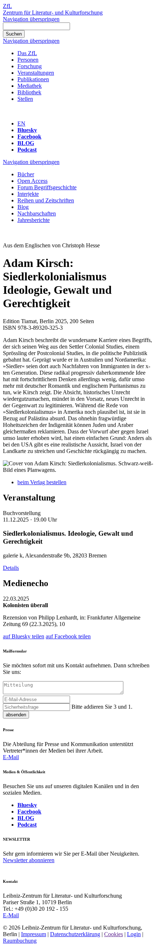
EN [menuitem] (21, 123)
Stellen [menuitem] (25, 99)
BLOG (25, 143)
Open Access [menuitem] (32, 181)
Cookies (113, 934)
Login (134, 934)
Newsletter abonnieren (28, 860)
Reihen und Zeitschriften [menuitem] (45, 200)
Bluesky (27, 130)
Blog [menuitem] (23, 207)
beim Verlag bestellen (41, 482)
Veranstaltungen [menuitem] (35, 73)
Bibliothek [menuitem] (29, 92)
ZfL (7, 6)
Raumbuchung (20, 941)
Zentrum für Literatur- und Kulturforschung (53, 12)
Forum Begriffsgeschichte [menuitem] (47, 187)
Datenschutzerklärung (75, 934)
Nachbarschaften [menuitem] (36, 213)
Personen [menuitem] (27, 60)
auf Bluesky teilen (23, 636)
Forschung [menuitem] (29, 66)
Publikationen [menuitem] (33, 79)
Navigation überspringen (31, 19)
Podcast (27, 150)
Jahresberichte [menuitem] (33, 220)
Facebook (29, 136)
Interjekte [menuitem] (28, 194)
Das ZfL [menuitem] (27, 53)
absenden (16, 714)
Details (11, 568)
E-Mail (11, 757)
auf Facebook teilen (68, 636)
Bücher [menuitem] (25, 174)
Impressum (33, 934)
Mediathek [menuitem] (29, 86)
